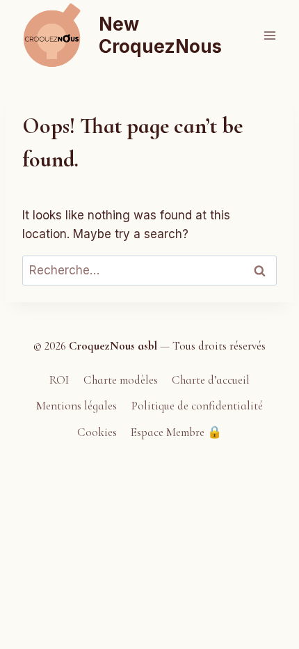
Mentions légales (76, 405)
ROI (59, 380)
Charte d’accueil (211, 380)
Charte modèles (120, 380)
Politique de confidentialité (197, 405)
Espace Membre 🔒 (176, 432)
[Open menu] (269, 35)
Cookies (97, 432)
